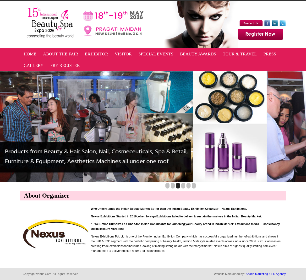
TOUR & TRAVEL (240, 54)
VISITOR (123, 54)
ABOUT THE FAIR (60, 54)
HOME (30, 54)
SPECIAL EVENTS (155, 54)
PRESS (269, 54)
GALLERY (34, 65)
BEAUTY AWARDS (198, 54)
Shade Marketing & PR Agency (266, 274)
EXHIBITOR (96, 54)
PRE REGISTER (65, 65)
